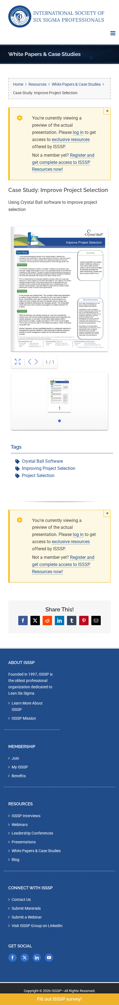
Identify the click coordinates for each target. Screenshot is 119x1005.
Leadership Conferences (32, 833)
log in (78, 132)
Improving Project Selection (48, 468)
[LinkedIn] (37, 957)
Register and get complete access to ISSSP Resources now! (63, 162)
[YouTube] (49, 957)
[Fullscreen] (17, 362)
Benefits (19, 776)
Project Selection (38, 475)
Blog (15, 859)
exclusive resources (71, 139)
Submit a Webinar (27, 917)
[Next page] (36, 362)
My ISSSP (20, 767)
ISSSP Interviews (26, 816)
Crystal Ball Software (42, 461)
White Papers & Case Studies (36, 851)
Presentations (24, 842)
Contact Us (21, 899)
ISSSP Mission (24, 718)
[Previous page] (29, 362)
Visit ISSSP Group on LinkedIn (37, 925)
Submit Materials (26, 908)
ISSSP (56, 991)
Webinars (20, 824)
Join (15, 758)
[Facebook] (12, 957)
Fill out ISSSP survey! (59, 999)
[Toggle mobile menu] (113, 33)
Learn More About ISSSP (27, 706)
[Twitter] (24, 957)
